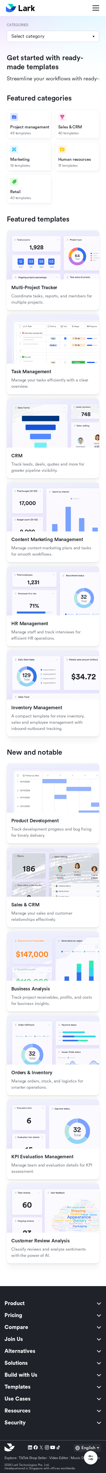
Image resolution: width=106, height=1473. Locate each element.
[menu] (53, 1363)
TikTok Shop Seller (33, 1458)
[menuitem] (53, 1303)
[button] (53, 36)
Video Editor (58, 1458)
